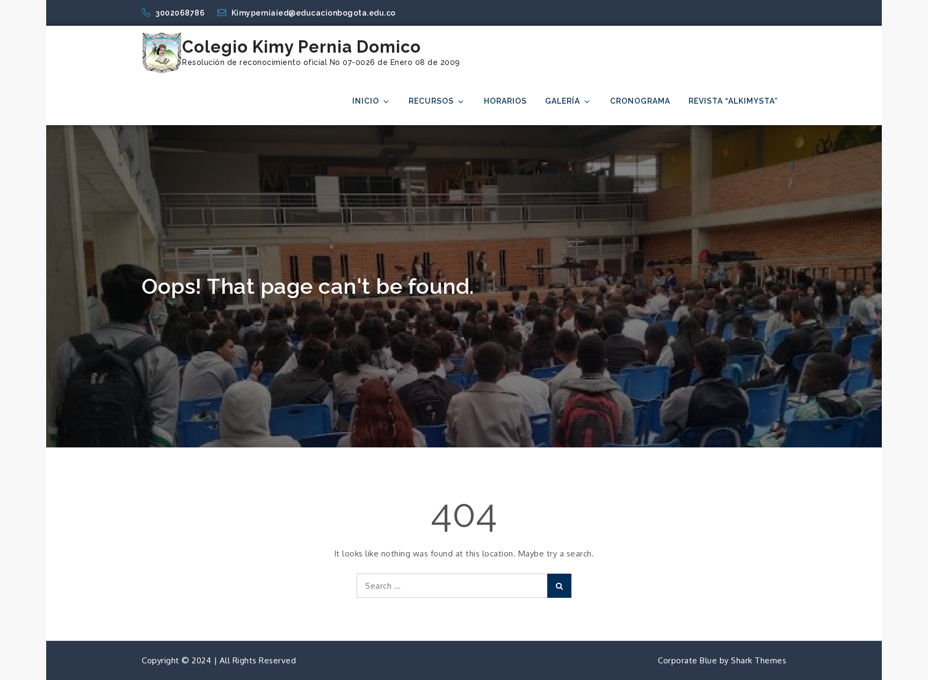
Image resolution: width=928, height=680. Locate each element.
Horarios (505, 101)
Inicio (365, 101)
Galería (562, 101)
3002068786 (181, 13)
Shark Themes (758, 660)
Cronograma (640, 101)
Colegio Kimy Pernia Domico (301, 46)
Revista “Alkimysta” (733, 101)
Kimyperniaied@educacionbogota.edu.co (313, 13)
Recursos (431, 101)
